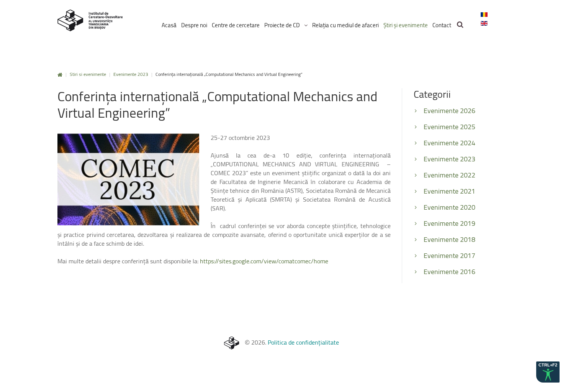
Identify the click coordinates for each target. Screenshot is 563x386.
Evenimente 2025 (449, 127)
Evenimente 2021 (449, 191)
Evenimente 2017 (449, 255)
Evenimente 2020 (449, 207)
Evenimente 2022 (449, 175)
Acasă (59, 75)
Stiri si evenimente (88, 74)
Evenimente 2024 (449, 143)
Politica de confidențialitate (303, 342)
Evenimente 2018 (449, 239)
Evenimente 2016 (449, 271)
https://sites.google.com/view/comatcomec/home (264, 261)
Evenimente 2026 (449, 110)
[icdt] (90, 20)
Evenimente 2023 (130, 74)
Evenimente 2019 (449, 223)
